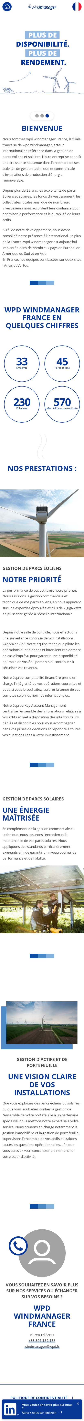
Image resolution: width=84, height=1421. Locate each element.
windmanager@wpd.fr (42, 1346)
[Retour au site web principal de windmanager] (7, 6)
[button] (37, 116)
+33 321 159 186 (42, 1340)
